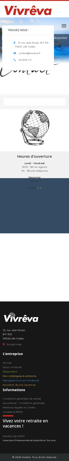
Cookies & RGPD (13, 412)
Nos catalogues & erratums (19, 376)
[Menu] (64, 25)
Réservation (10, 371)
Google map (14, 344)
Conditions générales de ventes (22, 398)
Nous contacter (12, 367)
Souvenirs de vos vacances (19, 385)
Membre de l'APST (14, 436)
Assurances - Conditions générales (24, 403)
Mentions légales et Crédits (19, 407)
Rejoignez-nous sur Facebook (21, 380)
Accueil (7, 362)
